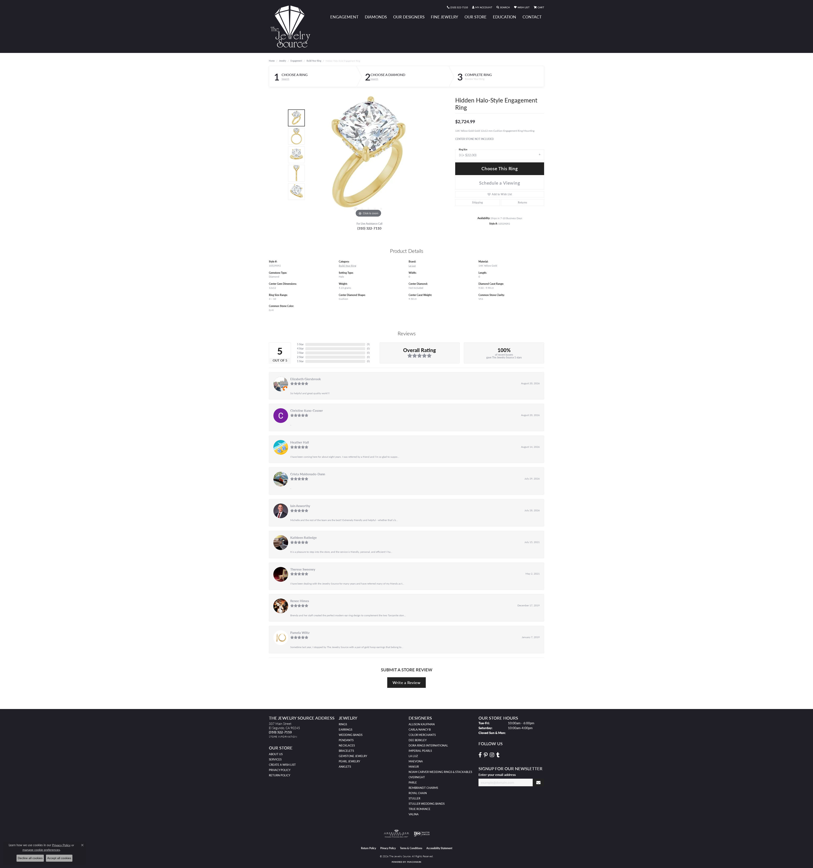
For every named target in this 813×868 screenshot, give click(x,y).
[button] (482, 7)
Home (272, 60)
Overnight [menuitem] (417, 777)
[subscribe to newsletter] (538, 782)
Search (285, 78)
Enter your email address (497, 774)
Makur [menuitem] (414, 766)
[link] (457, 7)
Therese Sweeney (302, 569)
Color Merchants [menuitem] (422, 735)
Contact (532, 17)
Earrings (345, 729)
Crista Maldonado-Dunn (307, 474)
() (368, 344)
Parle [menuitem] (413, 782)
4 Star (300, 348)
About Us (276, 754)
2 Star (300, 357)
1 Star (300, 361)
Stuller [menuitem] (414, 798)
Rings (343, 724)
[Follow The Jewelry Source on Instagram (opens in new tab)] (492, 754)
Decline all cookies (30, 858)
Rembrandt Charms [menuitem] (423, 788)
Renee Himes (299, 600)
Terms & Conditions (411, 848)
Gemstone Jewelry (353, 756)
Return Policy (279, 775)
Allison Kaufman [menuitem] (422, 724)
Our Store (476, 17)
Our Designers (408, 17)
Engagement (344, 17)
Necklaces (347, 745)
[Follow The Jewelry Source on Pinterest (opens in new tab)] (486, 754)
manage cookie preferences (41, 849)
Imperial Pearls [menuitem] (420, 751)
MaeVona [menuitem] (416, 761)
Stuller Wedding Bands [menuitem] (427, 804)
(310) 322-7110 (369, 228)
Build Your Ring (314, 60)
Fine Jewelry (444, 17)
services (275, 759)
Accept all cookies (59, 858)
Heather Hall (299, 442)
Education (504, 17)
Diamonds (376, 17)
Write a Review (406, 682)
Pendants (346, 740)
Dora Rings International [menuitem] (428, 745)
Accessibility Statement (439, 848)
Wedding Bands (350, 735)
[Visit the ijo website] (422, 833)
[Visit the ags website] (396, 833)
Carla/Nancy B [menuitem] (420, 729)
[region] (368, 154)
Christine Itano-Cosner (306, 410)
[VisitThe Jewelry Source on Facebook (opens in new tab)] (480, 754)
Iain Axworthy (300, 505)
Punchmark (414, 861)
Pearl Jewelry (349, 761)
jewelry (282, 60)
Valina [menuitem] (414, 814)
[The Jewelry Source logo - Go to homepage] (292, 26)
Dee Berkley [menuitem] (418, 740)
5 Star (300, 344)
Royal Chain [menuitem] (418, 793)
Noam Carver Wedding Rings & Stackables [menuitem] (440, 772)
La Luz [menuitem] (413, 756)
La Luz (412, 265)
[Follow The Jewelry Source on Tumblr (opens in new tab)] (497, 754)
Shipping (477, 202)
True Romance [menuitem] (419, 809)
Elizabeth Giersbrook (305, 379)
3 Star (300, 353)
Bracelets (346, 751)
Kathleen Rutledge (303, 537)
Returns (522, 202)
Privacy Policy (279, 770)
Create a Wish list (282, 765)
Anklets (345, 766)
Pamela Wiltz (300, 632)
